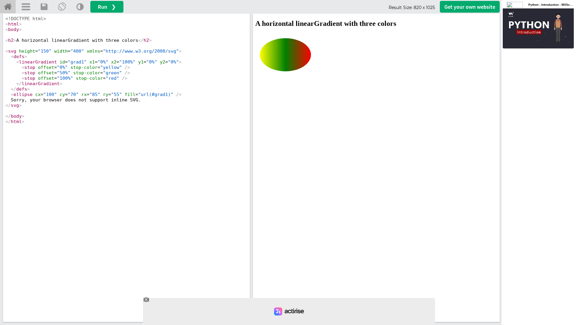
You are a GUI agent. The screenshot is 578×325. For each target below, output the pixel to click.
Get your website (469, 6)
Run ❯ (107, 6)
